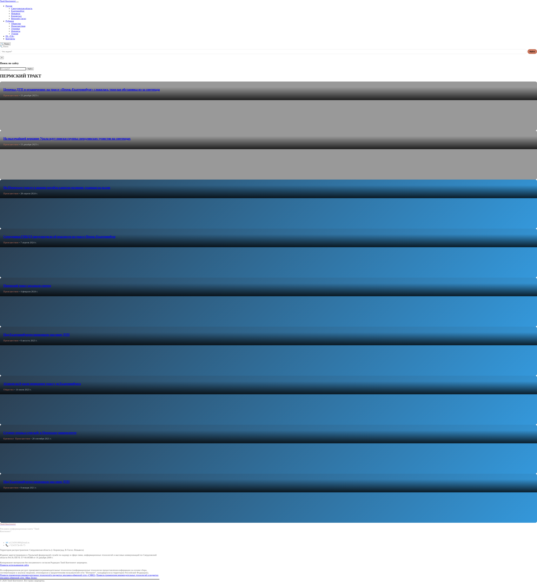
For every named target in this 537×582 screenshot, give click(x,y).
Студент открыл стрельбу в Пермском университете (39, 433)
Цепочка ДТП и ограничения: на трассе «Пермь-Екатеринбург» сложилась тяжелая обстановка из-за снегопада (81, 89)
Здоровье (15, 28)
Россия (9, 6)
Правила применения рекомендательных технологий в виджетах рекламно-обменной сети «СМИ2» (48, 575)
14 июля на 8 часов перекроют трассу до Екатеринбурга (42, 383)
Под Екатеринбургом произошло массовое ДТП (36, 334)
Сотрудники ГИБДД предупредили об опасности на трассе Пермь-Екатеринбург (59, 236)
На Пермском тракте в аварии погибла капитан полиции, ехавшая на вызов (56, 187)
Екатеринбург (17, 11)
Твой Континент (8, 1)
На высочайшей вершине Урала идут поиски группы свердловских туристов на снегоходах (66, 138)
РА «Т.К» (10, 36)
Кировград (16, 16)
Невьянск (15, 13)
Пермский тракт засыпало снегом (27, 285)
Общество (16, 23)
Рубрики (10, 21)
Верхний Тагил (18, 18)
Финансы (15, 31)
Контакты (10, 39)
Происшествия (18, 26)
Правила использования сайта (14, 565)
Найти (532, 52)
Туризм (14, 33)
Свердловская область (21, 8)
